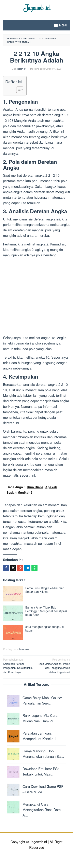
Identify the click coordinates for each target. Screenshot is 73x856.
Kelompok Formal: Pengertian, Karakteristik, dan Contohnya (18, 666)
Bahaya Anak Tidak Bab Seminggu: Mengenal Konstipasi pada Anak (46, 611)
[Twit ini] (13, 568)
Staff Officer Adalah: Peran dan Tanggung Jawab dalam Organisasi (54, 666)
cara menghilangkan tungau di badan (44, 628)
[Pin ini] (20, 568)
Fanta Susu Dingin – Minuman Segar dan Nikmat (44, 590)
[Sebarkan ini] (6, 568)
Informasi (24, 649)
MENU (63, 25)
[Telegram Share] (27, 568)
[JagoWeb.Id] (36, 7)
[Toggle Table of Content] (17, 89)
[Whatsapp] (34, 568)
